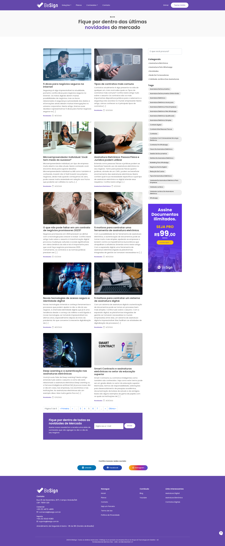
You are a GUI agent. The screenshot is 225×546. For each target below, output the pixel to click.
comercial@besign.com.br (50, 512)
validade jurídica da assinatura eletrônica (162, 192)
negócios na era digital (158, 167)
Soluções (66, 5)
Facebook (113, 467)
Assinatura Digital (172, 493)
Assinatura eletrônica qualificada (162, 116)
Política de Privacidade (110, 515)
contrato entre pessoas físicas (161, 129)
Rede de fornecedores (159, 75)
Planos (79, 5)
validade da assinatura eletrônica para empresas (164, 181)
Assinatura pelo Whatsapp (160, 67)
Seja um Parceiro (108, 506)
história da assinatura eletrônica (161, 158)
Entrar (166, 5)
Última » (112, 408)
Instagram (139, 467)
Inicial (103, 493)
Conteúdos (91, 5)
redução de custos (157, 171)
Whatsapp (154, 198)
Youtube (143, 497)
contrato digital (155, 125)
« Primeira (64, 408)
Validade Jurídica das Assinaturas (164, 79)
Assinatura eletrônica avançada (161, 102)
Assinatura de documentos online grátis (164, 94)
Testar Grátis (179, 5)
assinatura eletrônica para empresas (163, 107)
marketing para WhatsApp (159, 163)
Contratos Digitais (172, 502)
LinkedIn (87, 467)
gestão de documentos (158, 154)
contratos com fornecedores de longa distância (164, 139)
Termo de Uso (106, 510)
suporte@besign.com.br (49, 521)
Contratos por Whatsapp (159, 145)
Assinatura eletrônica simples (160, 120)
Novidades (47, 116)
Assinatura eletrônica (157, 98)
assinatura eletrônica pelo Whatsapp (163, 111)
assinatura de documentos (160, 89)
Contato (106, 5)
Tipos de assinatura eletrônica (161, 176)
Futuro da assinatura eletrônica (161, 149)
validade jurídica (156, 187)
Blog (141, 493)
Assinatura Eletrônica (102, 186)
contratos (153, 134)
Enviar (129, 425)
